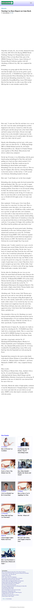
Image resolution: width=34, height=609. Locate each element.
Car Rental (3, 491)
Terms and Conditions (20, 607)
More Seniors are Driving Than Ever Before (10, 594)
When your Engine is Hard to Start (24, 539)
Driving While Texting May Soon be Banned (10, 583)
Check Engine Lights (7, 537)
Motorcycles (3, 557)
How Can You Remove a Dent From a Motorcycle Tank (8, 561)
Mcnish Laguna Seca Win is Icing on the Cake (11, 579)
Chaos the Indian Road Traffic (8, 588)
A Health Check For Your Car (7, 593)
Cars (19, 513)
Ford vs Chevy (5, 471)
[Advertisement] (17, 32)
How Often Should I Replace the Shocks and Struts (24, 473)
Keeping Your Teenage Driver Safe (9, 591)
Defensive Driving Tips (6, 575)
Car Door (4, 580)
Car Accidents (4, 446)
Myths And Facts (6, 539)
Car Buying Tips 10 (23, 449)
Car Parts (20, 469)
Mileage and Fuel (21, 535)
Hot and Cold (21, 537)
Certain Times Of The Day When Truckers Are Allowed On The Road (15, 573)
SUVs (3, 577)
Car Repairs (20, 491)
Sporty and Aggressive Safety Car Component (15, 580)
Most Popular (5, 435)
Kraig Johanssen (6, 12)
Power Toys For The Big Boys (11, 577)
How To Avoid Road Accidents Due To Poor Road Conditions (14, 571)
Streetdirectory (14, 607)
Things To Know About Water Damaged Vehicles (11, 582)
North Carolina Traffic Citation (8, 596)
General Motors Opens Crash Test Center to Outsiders (12, 578)
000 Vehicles (11, 587)
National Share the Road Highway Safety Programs (12, 592)
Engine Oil (3, 535)
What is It (26, 515)
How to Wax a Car (23, 493)
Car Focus (3, 469)
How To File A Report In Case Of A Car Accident (11, 589)
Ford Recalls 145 (5, 587)
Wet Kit (20, 515)
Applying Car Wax (23, 495)
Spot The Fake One (12, 574)
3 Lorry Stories (5, 574)
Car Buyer (20, 446)
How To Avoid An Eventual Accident (9, 584)
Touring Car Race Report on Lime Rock (16, 11)
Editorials (3, 8)
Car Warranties (4, 513)
